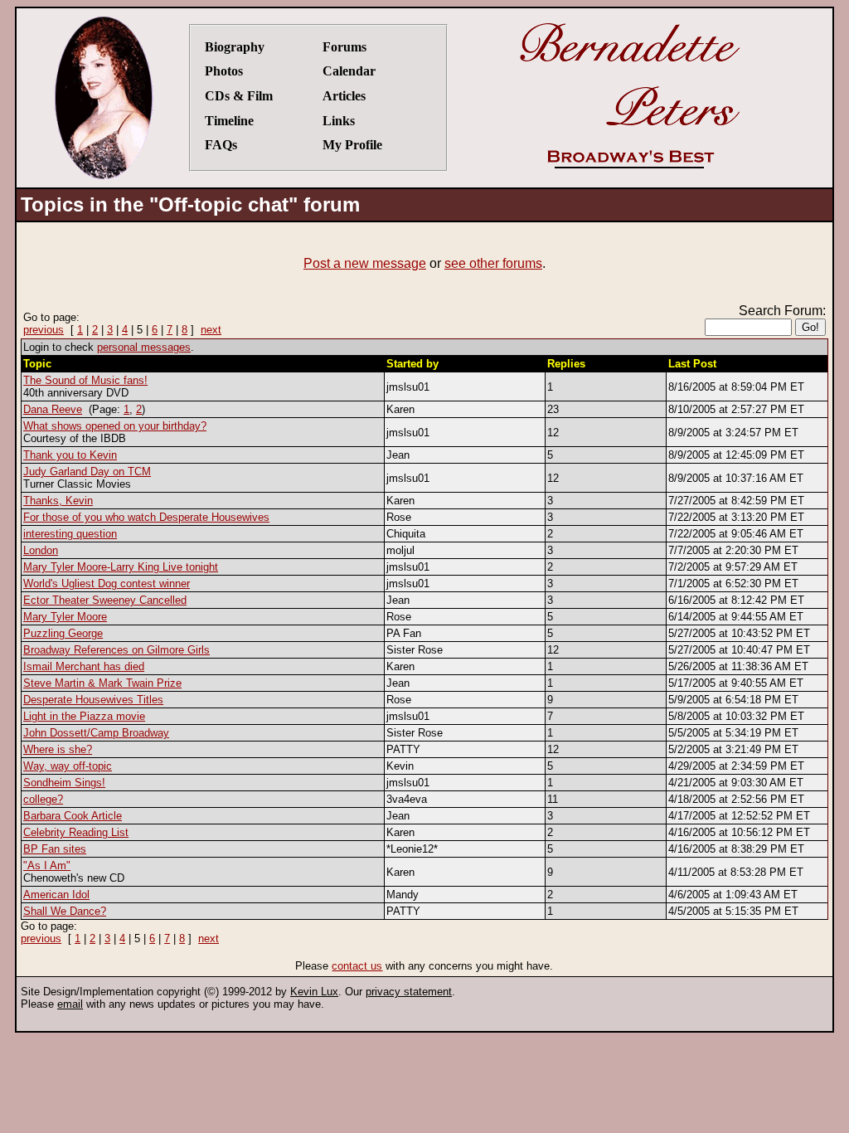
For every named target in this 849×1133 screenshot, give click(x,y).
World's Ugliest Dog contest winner (106, 583)
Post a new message (364, 263)
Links (339, 121)
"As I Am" (46, 865)
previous (43, 329)
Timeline (229, 121)
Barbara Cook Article (72, 816)
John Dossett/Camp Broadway (96, 733)
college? (43, 799)
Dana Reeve (52, 409)
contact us (357, 966)
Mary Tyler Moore (65, 616)
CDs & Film (239, 96)
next (211, 329)
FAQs (221, 145)
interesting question (70, 534)
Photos (224, 71)
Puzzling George (63, 633)
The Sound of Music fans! (85, 380)
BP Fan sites (54, 849)
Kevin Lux (314, 991)
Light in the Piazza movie (84, 716)
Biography (234, 47)
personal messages (144, 347)
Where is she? (57, 749)
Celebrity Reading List (76, 832)
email (70, 1004)
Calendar (349, 71)
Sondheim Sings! (64, 782)
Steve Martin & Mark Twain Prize (102, 683)
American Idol (56, 894)
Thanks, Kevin (58, 500)
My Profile (352, 145)
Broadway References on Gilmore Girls (116, 650)
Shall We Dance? (64, 911)
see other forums (493, 263)
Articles (344, 96)
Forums (344, 47)
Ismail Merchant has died (83, 666)
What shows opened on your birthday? (114, 426)
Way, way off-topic (67, 766)
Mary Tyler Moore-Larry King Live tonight (120, 567)
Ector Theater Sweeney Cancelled (105, 600)
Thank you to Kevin (70, 455)
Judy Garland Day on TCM (87, 471)
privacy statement (409, 991)
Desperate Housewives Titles (93, 699)
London (40, 550)
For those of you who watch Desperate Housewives (146, 517)
